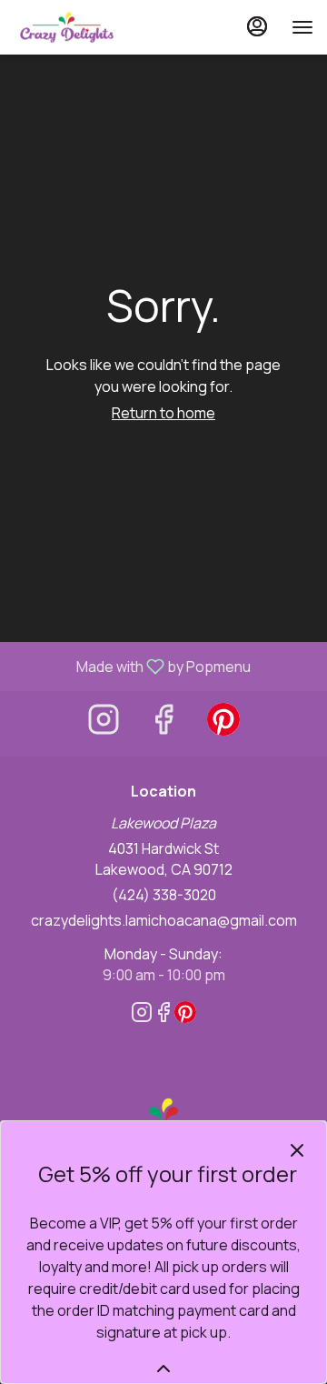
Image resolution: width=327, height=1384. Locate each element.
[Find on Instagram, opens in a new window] (103, 723)
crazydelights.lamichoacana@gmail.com (164, 920)
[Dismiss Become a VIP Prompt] (297, 1150)
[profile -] (257, 26)
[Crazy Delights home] (95, 27)
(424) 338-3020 (164, 895)
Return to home (163, 413)
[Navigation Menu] (302, 27)
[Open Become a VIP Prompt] (163, 1368)
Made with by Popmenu (132, 665)
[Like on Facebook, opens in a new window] (163, 723)
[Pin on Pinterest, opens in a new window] (223, 723)
